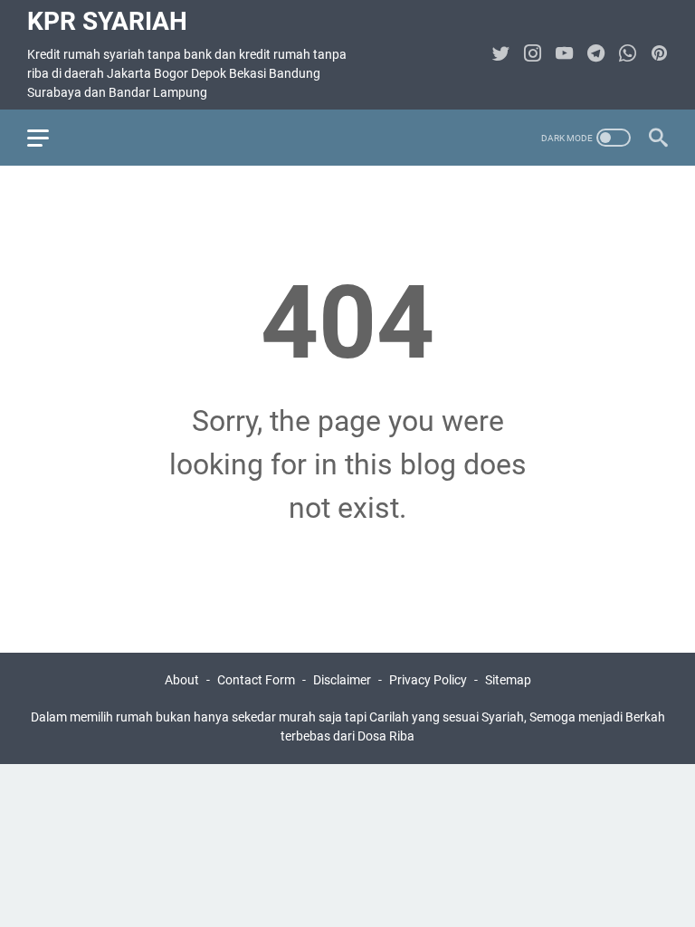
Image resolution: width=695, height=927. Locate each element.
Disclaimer (342, 680)
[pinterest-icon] (659, 55)
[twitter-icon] (500, 55)
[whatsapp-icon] (627, 55)
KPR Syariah (107, 21)
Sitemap (508, 680)
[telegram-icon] (596, 55)
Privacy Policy (428, 680)
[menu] (49, 137)
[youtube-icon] (564, 55)
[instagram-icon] (532, 55)
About (182, 680)
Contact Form (256, 680)
